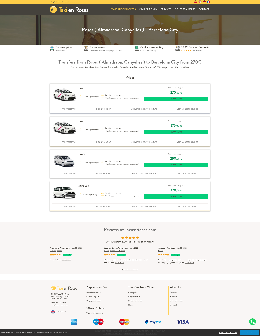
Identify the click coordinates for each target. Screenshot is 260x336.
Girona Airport (92, 296)
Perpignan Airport (93, 300)
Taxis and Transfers (123, 9)
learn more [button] (63, 332)
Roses (59, 250)
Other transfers (185, 9)
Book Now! (176, 99)
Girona (53, 250)
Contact (204, 9)
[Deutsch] (204, 1)
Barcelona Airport (117, 250)
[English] (200, 1)
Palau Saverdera (135, 300)
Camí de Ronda (148, 9)
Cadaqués (132, 292)
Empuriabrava (134, 296)
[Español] (195, 1)
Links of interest (176, 300)
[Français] (208, 1)
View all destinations (94, 313)
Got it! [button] (249, 332)
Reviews (173, 296)
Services (166, 9)
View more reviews (130, 269)
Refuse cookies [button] (228, 332)
